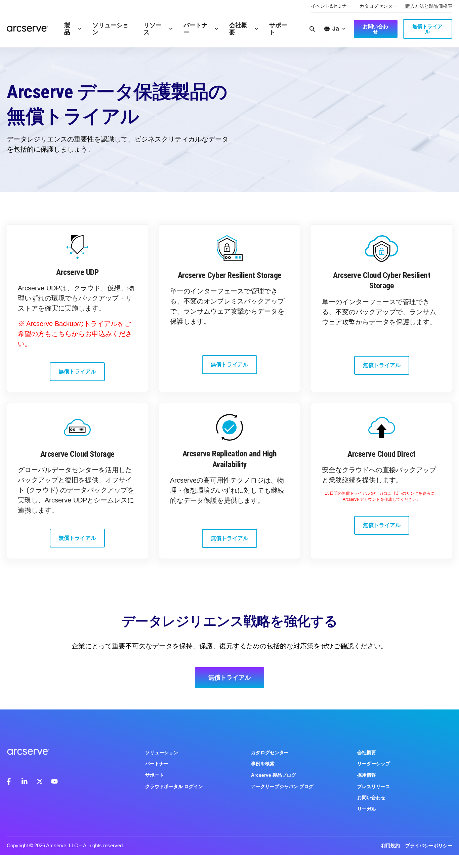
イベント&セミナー (331, 6)
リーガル (366, 809)
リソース (152, 29)
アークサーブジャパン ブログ (282, 786)
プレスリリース (373, 786)
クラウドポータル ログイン (174, 786)
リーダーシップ (373, 763)
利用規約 (390, 845)
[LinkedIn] (25, 781)
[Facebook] (10, 781)
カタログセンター (378, 6)
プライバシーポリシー (428, 845)
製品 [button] (67, 29)
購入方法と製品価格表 (428, 6)
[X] (39, 781)
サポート (278, 29)
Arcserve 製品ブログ (273, 775)
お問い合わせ (371, 797)
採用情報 (366, 775)
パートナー (195, 29)
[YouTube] (54, 781)
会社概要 (238, 29)
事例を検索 (263, 763)
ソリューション (110, 29)
